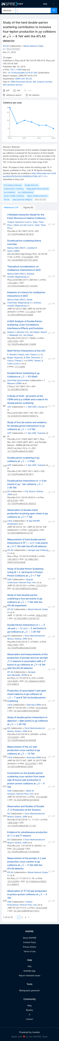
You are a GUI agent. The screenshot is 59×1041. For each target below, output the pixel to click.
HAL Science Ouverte (42, 81)
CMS (9, 579)
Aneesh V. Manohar (16, 332)
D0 (8, 491)
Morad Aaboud (30, 46)
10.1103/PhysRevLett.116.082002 (23, 851)
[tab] (11, 207)
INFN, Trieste (34, 360)
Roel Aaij (30, 705)
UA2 (9, 407)
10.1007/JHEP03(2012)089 (20, 315)
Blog (30, 1005)
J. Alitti (29, 407)
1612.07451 (31, 763)
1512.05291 (13, 737)
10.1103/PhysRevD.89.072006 (21, 648)
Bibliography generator (29, 990)
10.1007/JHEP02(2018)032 (26, 800)
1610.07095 (41, 908)
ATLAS (6, 46)
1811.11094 (16, 69)
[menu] (44, 4)
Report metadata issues (29, 975)
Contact (29, 1019)
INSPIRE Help (29, 971)
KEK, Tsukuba (39, 433)
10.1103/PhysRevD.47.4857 (20, 451)
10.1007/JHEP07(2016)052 (26, 711)
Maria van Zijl (20, 225)
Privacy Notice (29, 947)
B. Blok (27, 357)
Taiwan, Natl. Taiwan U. (28, 354)
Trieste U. (19, 360)
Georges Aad (34, 550)
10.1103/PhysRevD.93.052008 (21, 740)
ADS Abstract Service (12, 85)
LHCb (9, 521)
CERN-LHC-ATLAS (23, 78)
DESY (22, 248)
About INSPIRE (29, 938)
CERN (16, 251)
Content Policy (29, 942)
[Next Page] (28, 917)
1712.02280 (41, 797)
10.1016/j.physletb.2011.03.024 (22, 286)
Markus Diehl (13, 248)
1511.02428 (18, 848)
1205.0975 (33, 530)
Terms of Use (29, 951)
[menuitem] (45, 4)
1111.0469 (19, 366)
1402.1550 (12, 645)
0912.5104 (12, 500)
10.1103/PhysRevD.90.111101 (21, 825)
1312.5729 (41, 585)
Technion (35, 357)
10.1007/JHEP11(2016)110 (26, 618)
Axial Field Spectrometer (18, 380)
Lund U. (17, 363)
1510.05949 (41, 708)
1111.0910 (30, 311)
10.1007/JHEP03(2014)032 (25, 588)
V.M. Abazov (30, 491)
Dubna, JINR (21, 639)
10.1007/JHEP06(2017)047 (20, 766)
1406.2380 (12, 822)
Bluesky (29, 1010)
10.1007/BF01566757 (17, 389)
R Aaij (29, 521)
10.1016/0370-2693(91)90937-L (23, 416)
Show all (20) (40, 200)
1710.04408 (27, 257)
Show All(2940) (13, 49)
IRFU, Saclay (38, 407)
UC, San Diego (32, 332)
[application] (29, 123)
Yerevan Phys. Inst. (27, 582)
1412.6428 (12, 681)
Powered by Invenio (29, 1032)
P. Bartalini (12, 354)
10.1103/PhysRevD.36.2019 (20, 234)
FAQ (29, 966)
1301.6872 (12, 559)
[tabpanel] (29, 566)
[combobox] (33, 10)
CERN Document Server (21, 81)
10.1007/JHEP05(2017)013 (26, 911)
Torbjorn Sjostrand (15, 222)
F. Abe (28, 433)
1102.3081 (12, 283)
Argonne (18, 357)
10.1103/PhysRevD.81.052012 (21, 503)
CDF (9, 433)
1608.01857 (41, 615)
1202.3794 (12, 341)
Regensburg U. (22, 277)
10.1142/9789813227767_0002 (22, 260)
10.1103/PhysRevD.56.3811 (20, 474)
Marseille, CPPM (19, 675)
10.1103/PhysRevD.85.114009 (21, 344)
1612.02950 (13, 881)
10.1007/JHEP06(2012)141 (20, 533)
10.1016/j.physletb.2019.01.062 (22, 72)
